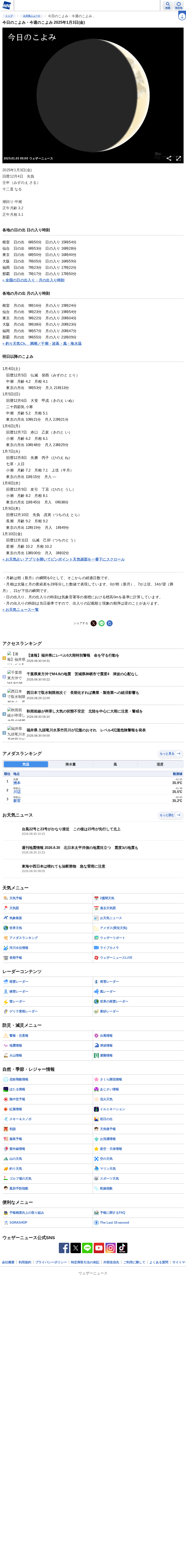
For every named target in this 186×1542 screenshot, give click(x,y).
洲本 (17, 783)
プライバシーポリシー (51, 1262)
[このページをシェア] (169, 158)
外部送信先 (111, 1262)
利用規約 (25, 1262)
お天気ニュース (31, 16)
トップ (9, 16)
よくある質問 (158, 1262)
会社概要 (8, 1262)
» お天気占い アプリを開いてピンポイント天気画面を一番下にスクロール (63, 559)
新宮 (17, 800)
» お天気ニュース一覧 (20, 609)
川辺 (17, 791)
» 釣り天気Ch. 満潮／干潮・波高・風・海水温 (42, 343)
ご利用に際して (134, 1262)
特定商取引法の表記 (85, 1262)
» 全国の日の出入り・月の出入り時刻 (33, 280)
